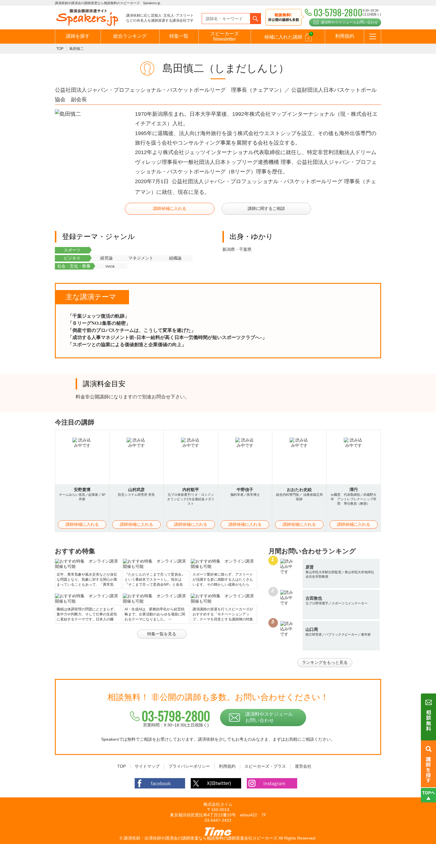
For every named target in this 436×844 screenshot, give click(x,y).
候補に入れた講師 (288, 35)
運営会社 (303, 766)
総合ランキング (130, 36)
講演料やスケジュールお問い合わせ (349, 22)
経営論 (106, 258)
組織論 (175, 258)
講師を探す (78, 36)
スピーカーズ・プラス (265, 766)
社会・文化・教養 (73, 266)
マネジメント (140, 258)
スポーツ (72, 250)
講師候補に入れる (169, 208)
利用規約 (344, 36)
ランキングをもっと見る (325, 662)
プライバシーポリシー (189, 766)
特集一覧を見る (161, 633)
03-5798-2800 (176, 716)
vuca (110, 266)
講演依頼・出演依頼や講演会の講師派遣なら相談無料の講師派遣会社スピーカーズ (200, 838)
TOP (59, 49)
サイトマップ (147, 766)
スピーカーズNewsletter (224, 36)
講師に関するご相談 (266, 208)
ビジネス (72, 258)
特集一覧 (178, 36)
